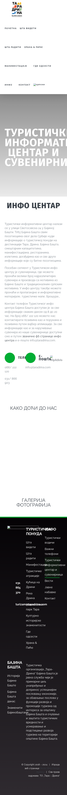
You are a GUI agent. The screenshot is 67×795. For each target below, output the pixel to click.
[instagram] (9, 774)
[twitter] (9, 766)
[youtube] (9, 782)
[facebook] (9, 758)
